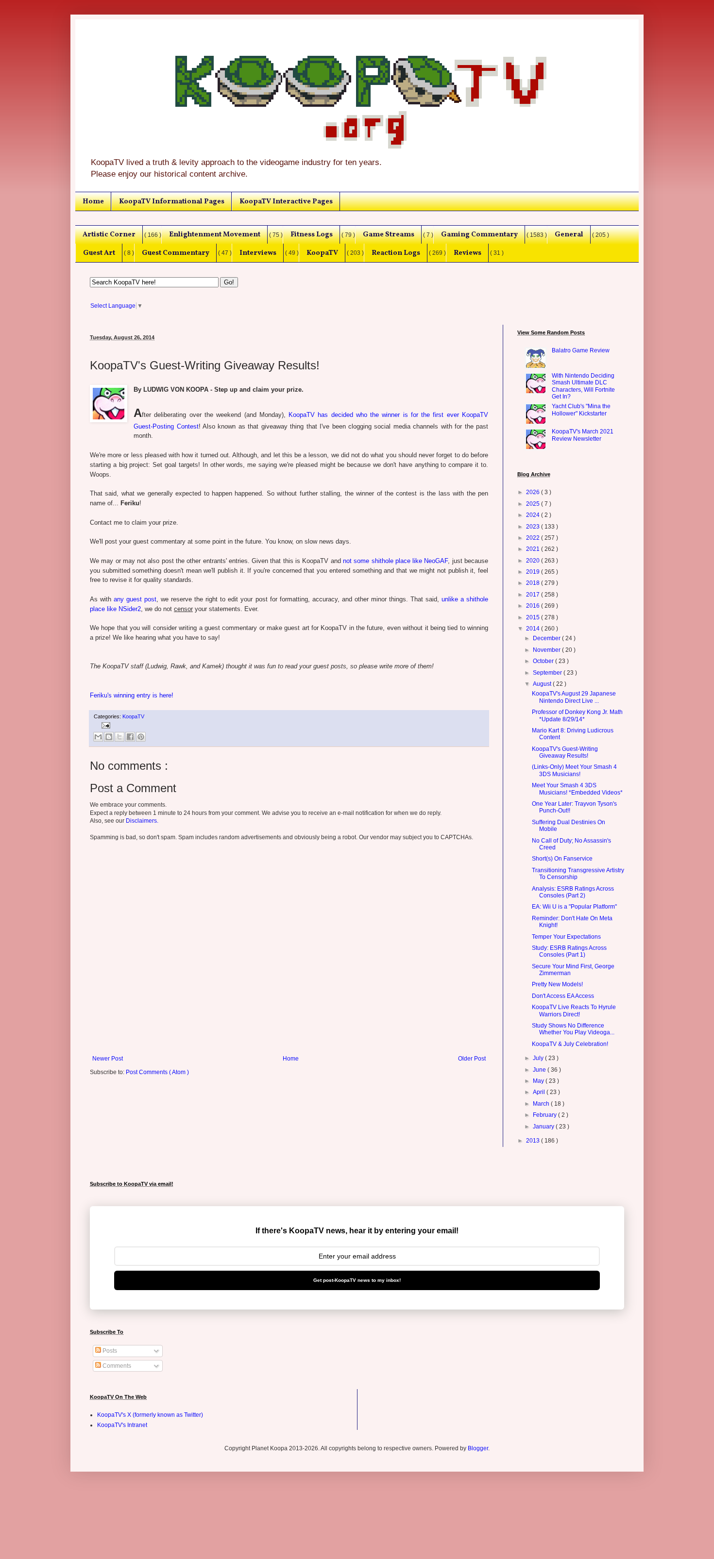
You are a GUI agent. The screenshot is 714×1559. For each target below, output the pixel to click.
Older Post (472, 1058)
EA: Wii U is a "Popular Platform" (574, 906)
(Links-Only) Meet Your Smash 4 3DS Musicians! (574, 770)
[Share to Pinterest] (141, 737)
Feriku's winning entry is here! (131, 695)
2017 (533, 594)
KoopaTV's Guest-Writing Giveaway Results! (565, 752)
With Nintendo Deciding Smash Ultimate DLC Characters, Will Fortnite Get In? (583, 386)
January (544, 1126)
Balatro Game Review (581, 350)
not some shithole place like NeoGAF (395, 560)
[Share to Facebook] (130, 737)
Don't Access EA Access (563, 996)
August (543, 683)
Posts (109, 1350)
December (547, 638)
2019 (533, 571)
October (544, 661)
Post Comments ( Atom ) (157, 1072)
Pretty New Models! (557, 984)
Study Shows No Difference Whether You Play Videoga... (573, 1029)
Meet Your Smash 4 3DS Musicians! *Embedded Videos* (577, 789)
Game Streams (388, 234)
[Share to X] (119, 737)
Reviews (467, 253)
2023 (533, 526)
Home (93, 201)
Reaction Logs (396, 253)
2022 (533, 537)
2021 (533, 549)
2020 (533, 560)
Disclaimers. (142, 820)
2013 (533, 1140)
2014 (533, 628)
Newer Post (107, 1058)
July (539, 1058)
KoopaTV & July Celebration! (570, 1044)
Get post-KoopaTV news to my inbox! (357, 1280)
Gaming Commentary (479, 234)
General (569, 234)
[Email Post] (104, 725)
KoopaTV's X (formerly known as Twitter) (150, 1414)
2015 (533, 617)
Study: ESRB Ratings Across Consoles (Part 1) (569, 951)
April (539, 1092)
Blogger (478, 1448)
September (548, 672)
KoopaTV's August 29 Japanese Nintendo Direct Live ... (574, 697)
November (547, 650)
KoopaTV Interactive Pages (286, 201)
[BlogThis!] (109, 737)
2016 (533, 605)
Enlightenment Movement (214, 234)
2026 (533, 492)
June (540, 1069)
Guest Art (99, 253)
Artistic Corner (109, 234)
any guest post (135, 599)
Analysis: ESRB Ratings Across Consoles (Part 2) (573, 892)
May (539, 1081)
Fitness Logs (311, 234)
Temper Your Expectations (566, 936)
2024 (533, 515)
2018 (533, 583)
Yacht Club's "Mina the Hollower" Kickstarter (581, 409)
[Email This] (98, 737)
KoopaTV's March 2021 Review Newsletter (582, 435)
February (545, 1114)
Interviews (257, 253)
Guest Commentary (175, 253)
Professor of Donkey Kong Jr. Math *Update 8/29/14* (577, 715)
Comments (116, 1365)
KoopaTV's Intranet (122, 1425)
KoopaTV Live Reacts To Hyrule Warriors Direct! (574, 1010)
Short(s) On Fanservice (562, 858)
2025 (533, 503)
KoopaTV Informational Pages (171, 201)
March (542, 1103)
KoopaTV (322, 253)
